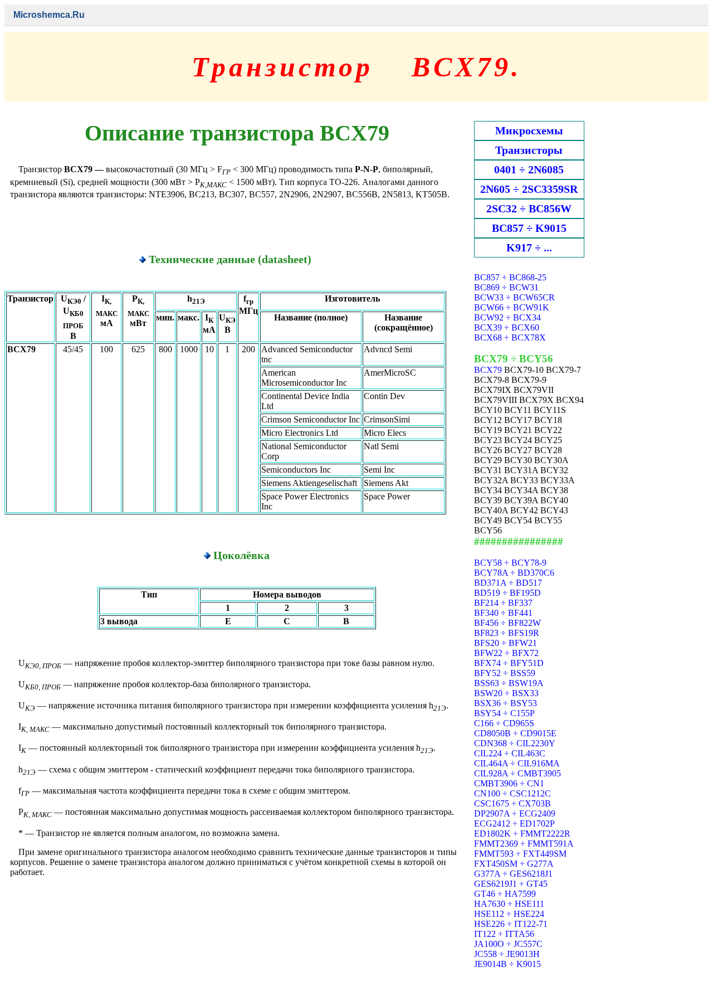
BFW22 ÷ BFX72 (506, 653)
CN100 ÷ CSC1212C (512, 793)
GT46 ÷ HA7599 (505, 893)
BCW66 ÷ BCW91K (511, 307)
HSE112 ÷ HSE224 (509, 914)
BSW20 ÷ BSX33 (506, 693)
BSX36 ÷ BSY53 (505, 703)
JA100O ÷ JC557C (508, 944)
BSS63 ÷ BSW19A (509, 683)
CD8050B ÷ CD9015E (515, 733)
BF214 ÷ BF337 (503, 603)
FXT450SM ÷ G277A (514, 863)
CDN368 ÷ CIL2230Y (514, 743)
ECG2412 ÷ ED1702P (514, 823)
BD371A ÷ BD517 (508, 582)
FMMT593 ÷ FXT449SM (520, 853)
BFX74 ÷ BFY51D (509, 663)
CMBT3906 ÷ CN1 (509, 783)
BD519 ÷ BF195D (507, 592)
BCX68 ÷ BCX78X (510, 337)
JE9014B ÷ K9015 (507, 964)
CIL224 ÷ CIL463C (509, 753)
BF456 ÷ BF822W (507, 623)
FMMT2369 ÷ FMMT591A (524, 843)
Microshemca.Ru (49, 15)
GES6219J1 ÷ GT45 (511, 883)
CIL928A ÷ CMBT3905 (517, 773)
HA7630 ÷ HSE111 (509, 903)
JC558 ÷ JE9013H (507, 954)
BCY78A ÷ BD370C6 (514, 572)
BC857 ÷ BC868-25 (510, 277)
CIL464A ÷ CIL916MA (517, 763)
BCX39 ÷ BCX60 (506, 327)
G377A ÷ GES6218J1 (513, 873)
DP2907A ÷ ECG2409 (514, 813)
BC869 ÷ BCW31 (506, 287)
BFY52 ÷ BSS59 (504, 673)
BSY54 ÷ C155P (504, 713)
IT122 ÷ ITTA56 (504, 934)
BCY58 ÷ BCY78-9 (510, 562)
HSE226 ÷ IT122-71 (511, 924)
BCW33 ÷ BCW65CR (514, 297)
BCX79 (488, 370)
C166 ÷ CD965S (504, 723)
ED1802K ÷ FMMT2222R (522, 833)
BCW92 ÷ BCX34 (507, 317)
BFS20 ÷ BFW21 (505, 643)
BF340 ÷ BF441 (503, 613)
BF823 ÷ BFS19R (506, 633)
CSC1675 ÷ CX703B (512, 803)
